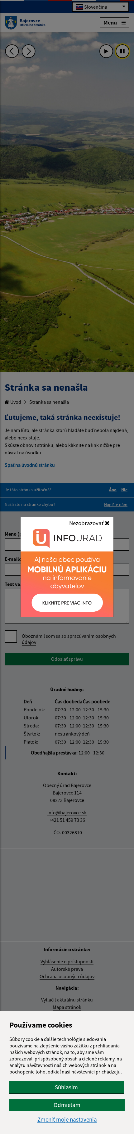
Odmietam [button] (67, 1105)
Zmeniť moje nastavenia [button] (67, 1120)
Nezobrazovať (87, 523)
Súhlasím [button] (66, 1087)
